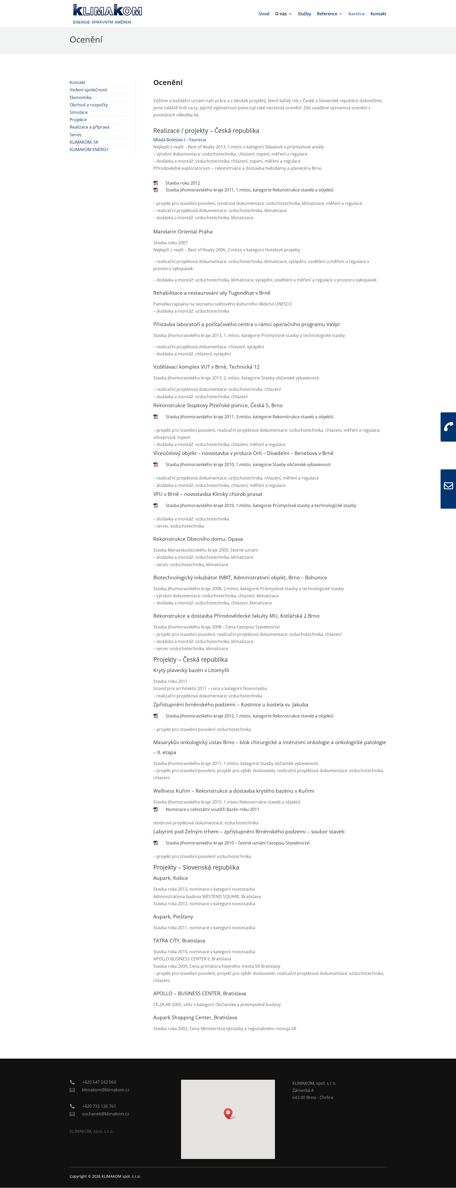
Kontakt (378, 14)
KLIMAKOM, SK (84, 142)
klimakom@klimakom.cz (106, 1090)
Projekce (78, 120)
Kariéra (356, 14)
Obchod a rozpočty (89, 105)
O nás (281, 14)
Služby (304, 14)
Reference (327, 14)
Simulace (79, 112)
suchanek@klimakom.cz (105, 1114)
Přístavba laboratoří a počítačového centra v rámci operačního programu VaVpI (246, 324)
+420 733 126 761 (99, 1106)
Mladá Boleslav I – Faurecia (179, 140)
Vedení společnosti (88, 90)
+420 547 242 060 (99, 1082)
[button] (230, 1113)
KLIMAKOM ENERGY (89, 149)
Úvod (264, 14)
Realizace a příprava (90, 127)
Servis (76, 135)
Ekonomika (81, 97)
